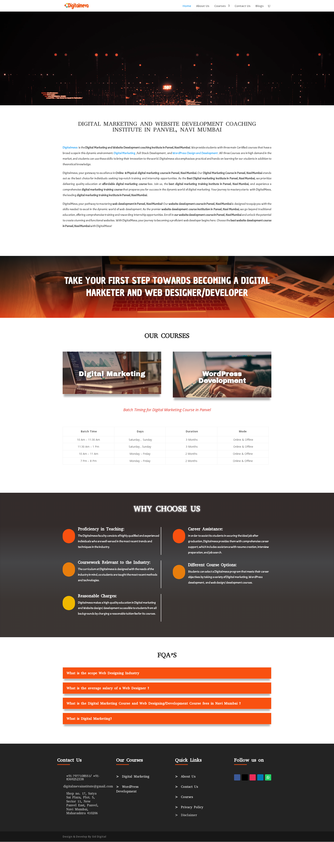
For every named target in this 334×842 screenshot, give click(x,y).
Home (187, 6)
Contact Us (242, 6)
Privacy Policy (189, 807)
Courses (220, 6)
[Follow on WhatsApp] (268, 777)
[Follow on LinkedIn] (260, 777)
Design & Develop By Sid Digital (84, 836)
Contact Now (167, 73)
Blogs (260, 6)
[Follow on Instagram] (253, 777)
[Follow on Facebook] (237, 777)
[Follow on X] (245, 777)
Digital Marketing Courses (167, 50)
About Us (202, 6)
